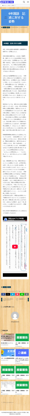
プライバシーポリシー (8, 402)
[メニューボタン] (28, 2)
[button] (3, 294)
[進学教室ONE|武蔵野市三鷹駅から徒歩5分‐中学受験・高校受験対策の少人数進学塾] (7, 2)
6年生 (8, 27)
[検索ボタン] (24, 2)
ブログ (4, 27)
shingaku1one (15, 321)
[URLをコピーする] (26, 294)
